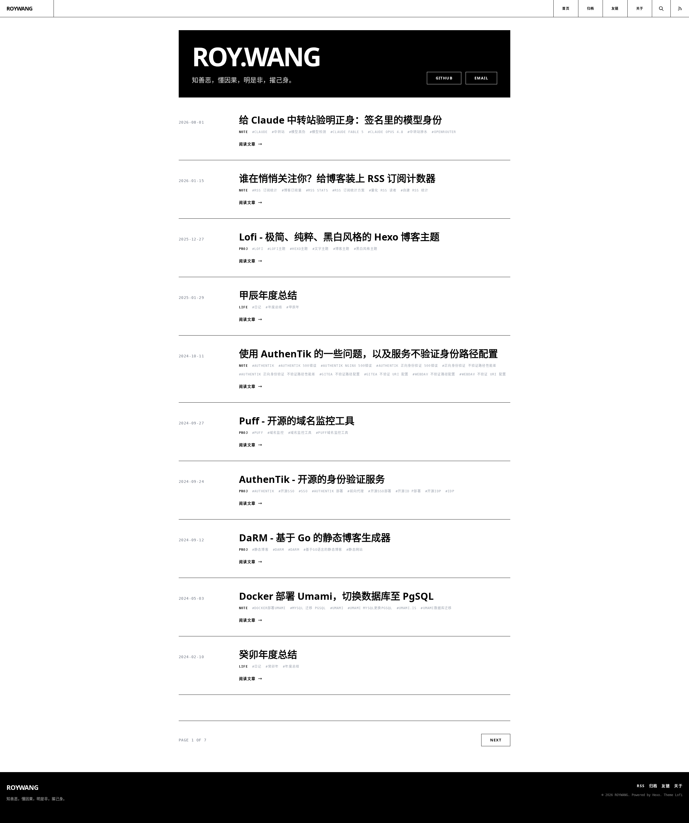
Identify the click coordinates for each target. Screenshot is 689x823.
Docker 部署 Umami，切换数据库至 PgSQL (336, 596)
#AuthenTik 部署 (327, 491)
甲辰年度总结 (268, 295)
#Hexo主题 (299, 249)
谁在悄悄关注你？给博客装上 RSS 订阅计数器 (337, 178)
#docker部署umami (269, 608)
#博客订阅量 (292, 190)
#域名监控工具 (300, 433)
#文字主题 (320, 249)
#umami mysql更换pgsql (370, 608)
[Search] (661, 8)
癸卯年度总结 (268, 654)
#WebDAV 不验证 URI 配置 (482, 374)
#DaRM (278, 550)
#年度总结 (274, 307)
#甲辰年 (292, 307)
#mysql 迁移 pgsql (308, 608)
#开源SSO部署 (379, 491)
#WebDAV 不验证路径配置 (434, 374)
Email (481, 78)
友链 (614, 8)
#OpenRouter (444, 132)
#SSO (303, 491)
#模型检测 (318, 132)
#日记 (257, 307)
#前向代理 (355, 491)
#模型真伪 (297, 132)
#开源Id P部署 (408, 491)
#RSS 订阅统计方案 (348, 190)
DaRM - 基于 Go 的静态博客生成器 (315, 537)
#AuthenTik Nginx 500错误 (346, 366)
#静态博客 (260, 550)
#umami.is (407, 608)
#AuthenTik (263, 366)
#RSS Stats (317, 190)
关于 (639, 8)
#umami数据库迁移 (436, 608)
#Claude (260, 132)
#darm (293, 550)
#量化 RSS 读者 (382, 190)
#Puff (257, 433)
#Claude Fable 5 (347, 132)
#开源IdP (433, 491)
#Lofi (257, 249)
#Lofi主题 (277, 249)
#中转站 (278, 132)
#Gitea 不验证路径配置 (339, 374)
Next (495, 739)
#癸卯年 (272, 666)
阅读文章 (247, 144)
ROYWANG (19, 8)
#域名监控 (276, 433)
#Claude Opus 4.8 (385, 132)
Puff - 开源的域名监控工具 (296, 420)
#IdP (449, 491)
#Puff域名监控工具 (332, 433)
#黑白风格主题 (365, 249)
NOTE (243, 132)
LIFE (243, 307)
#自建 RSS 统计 (414, 190)
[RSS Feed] (680, 8)
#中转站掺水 (417, 132)
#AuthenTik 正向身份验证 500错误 (407, 366)
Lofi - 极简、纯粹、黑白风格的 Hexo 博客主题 (339, 236)
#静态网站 (354, 550)
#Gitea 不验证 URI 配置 (386, 374)
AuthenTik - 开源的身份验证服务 (312, 479)
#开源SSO (286, 491)
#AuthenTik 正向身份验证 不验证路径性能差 (277, 374)
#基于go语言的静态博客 (323, 550)
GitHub (444, 78)
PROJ (243, 249)
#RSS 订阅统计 (264, 190)
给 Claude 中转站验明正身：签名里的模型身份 (340, 120)
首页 (565, 8)
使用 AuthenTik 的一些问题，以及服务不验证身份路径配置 (368, 353)
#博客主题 (341, 249)
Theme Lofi (673, 795)
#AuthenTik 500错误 (298, 366)
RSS (641, 785)
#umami (336, 608)
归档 (590, 8)
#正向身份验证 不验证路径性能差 (469, 366)
